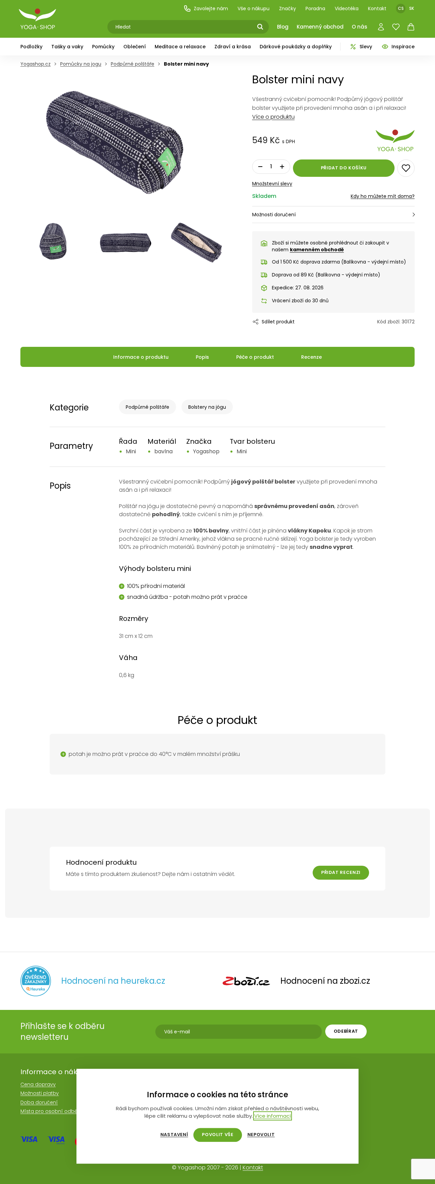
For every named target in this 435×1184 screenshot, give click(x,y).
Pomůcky (103, 46)
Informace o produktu (141, 357)
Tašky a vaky (67, 46)
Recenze (311, 357)
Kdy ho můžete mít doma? (383, 196)
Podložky (31, 46)
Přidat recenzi (341, 872)
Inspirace (403, 46)
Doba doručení (39, 1102)
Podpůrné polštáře (147, 407)
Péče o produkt (255, 357)
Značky (287, 8)
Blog (283, 26)
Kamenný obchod (320, 26)
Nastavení (174, 1135)
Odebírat (346, 1031)
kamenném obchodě (317, 249)
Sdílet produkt (278, 321)
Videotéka (347, 8)
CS (401, 8)
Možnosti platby (39, 1093)
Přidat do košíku (344, 168)
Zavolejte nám (211, 8)
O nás (359, 26)
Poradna (315, 8)
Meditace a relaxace (180, 46)
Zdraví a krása (232, 46)
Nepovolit (261, 1135)
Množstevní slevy (272, 183)
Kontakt (377, 8)
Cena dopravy (38, 1084)
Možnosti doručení (274, 214)
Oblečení (134, 46)
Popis (202, 357)
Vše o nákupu (253, 8)
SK (411, 8)
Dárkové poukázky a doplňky (296, 46)
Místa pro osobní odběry (51, 1111)
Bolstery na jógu (207, 407)
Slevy (366, 46)
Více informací (272, 1115)
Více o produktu (273, 117)
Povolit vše (217, 1134)
